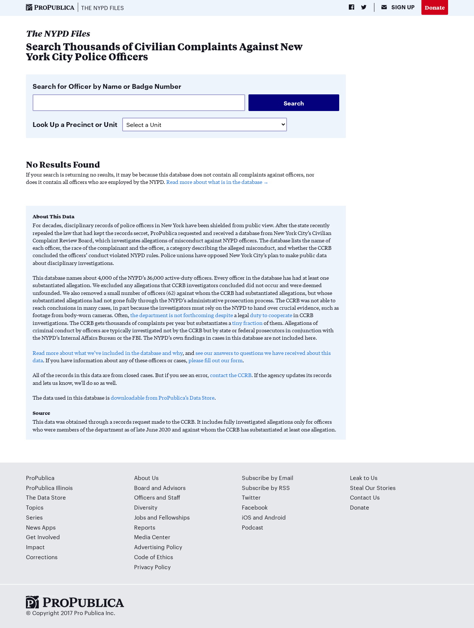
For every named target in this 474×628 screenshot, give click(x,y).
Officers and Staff (157, 497)
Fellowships (174, 517)
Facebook (255, 507)
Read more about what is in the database (214, 181)
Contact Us (365, 497)
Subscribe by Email (267, 477)
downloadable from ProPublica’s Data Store (162, 397)
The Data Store (46, 497)
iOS (246, 517)
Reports (144, 527)
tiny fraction (247, 322)
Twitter (251, 497)
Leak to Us (363, 477)
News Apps (41, 527)
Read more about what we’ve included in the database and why (108, 352)
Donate (435, 7)
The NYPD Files (102, 7)
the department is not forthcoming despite (181, 315)
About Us (146, 477)
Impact (35, 547)
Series (34, 517)
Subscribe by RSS (266, 487)
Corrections (41, 557)
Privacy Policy (152, 567)
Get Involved (43, 537)
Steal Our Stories (372, 487)
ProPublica (40, 477)
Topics (34, 507)
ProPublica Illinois (49, 487)
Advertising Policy (158, 547)
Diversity (145, 507)
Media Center (152, 537)
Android (275, 517)
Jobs (140, 517)
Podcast (252, 527)
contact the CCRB (230, 375)
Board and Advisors (160, 487)
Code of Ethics (153, 557)
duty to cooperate (271, 315)
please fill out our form (215, 360)
